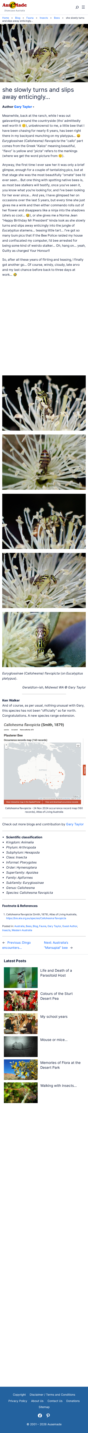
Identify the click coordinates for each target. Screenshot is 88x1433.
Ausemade (54, 1424)
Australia (19, 926)
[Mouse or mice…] (20, 1047)
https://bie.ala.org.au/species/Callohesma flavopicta (36, 918)
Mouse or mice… (54, 1039)
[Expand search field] (76, 7)
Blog (35, 926)
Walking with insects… (58, 1085)
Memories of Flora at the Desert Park (60, 1065)
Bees (29, 926)
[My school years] (20, 1024)
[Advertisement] (44, 326)
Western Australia (22, 930)
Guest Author (69, 926)
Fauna (42, 926)
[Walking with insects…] (20, 1093)
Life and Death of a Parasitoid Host (56, 972)
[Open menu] (83, 7)
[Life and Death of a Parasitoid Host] (20, 978)
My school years (54, 1016)
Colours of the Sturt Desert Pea (56, 996)
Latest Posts (15, 961)
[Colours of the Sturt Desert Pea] (20, 1001)
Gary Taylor (23, 107)
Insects (6, 930)
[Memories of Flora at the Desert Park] (20, 1070)
